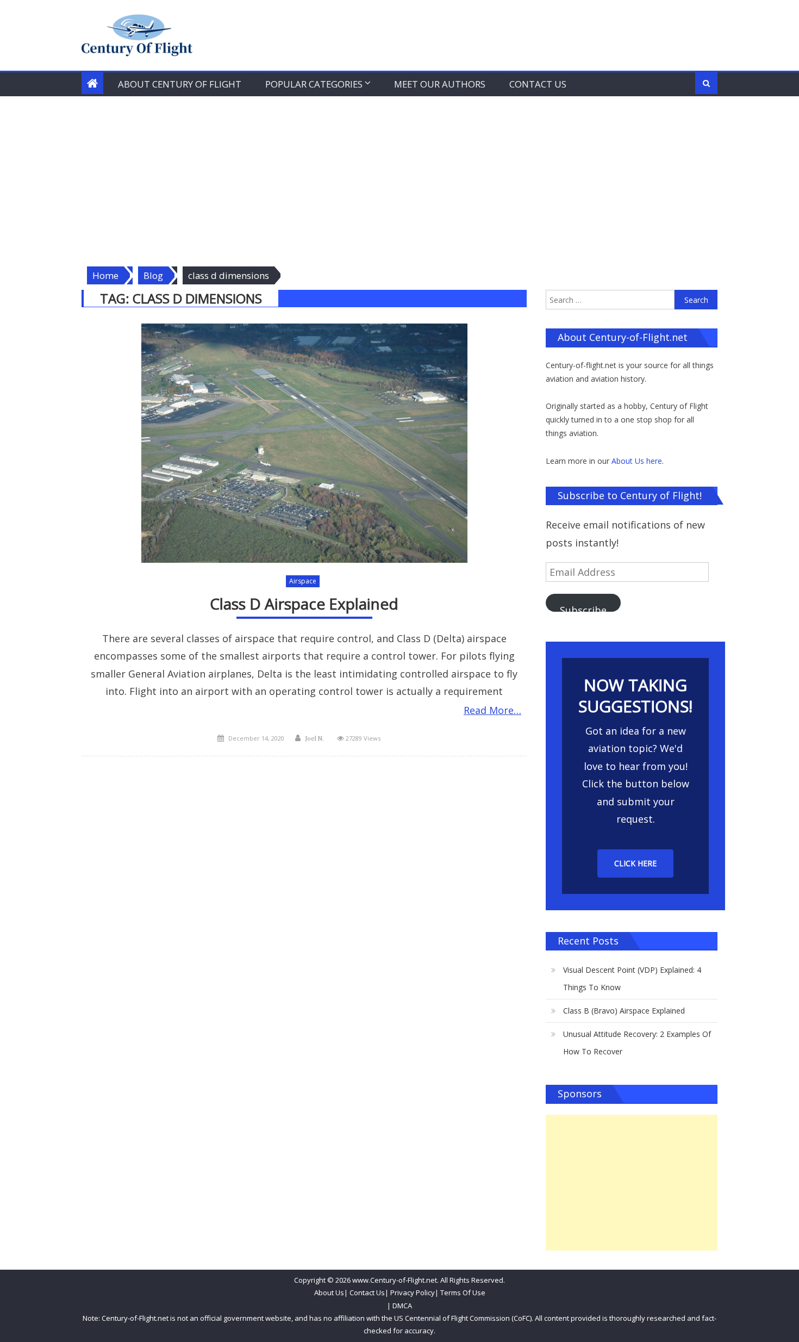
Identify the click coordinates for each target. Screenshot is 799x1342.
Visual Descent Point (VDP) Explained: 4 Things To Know (632, 978)
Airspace (302, 581)
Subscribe (583, 608)
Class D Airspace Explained (304, 604)
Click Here (635, 863)
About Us (329, 1292)
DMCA (402, 1305)
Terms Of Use (462, 1292)
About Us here (636, 461)
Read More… (492, 710)
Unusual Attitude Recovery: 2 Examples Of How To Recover (637, 1043)
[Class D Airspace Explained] (304, 443)
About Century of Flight (179, 84)
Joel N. (314, 738)
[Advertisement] (399, 178)
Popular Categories (314, 84)
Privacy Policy (412, 1292)
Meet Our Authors (439, 84)
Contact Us (537, 84)
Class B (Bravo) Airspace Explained (624, 1010)
